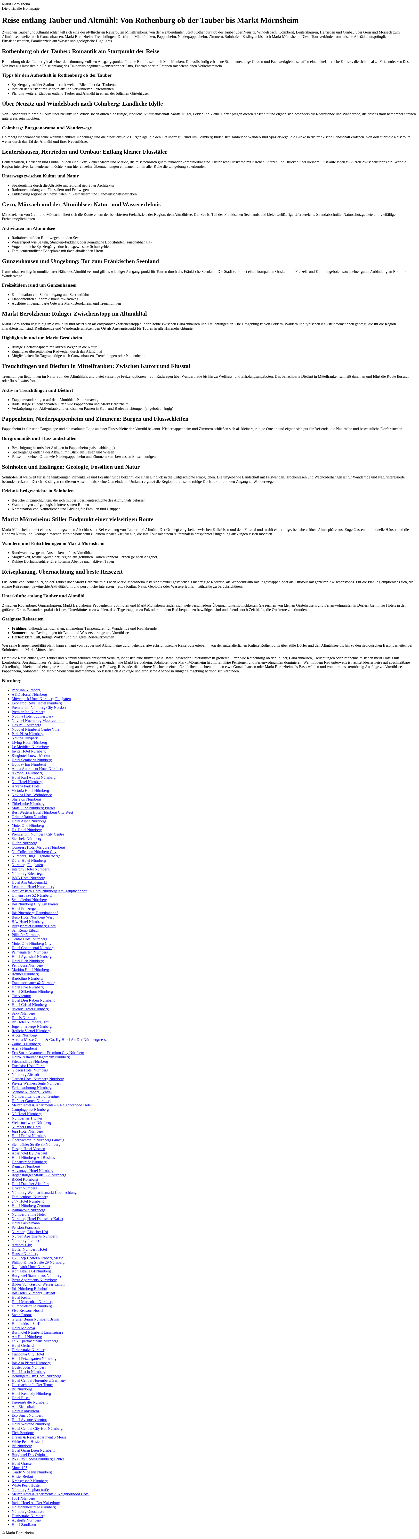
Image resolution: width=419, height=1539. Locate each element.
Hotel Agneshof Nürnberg (32, 956)
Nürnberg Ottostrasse (28, 1511)
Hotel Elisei (21, 1398)
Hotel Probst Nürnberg (29, 1136)
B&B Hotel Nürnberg (28, 878)
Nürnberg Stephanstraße (30, 1490)
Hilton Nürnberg (24, 843)
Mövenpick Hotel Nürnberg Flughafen (41, 699)
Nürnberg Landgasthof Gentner (36, 1096)
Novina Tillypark (25, 738)
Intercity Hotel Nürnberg (30, 869)
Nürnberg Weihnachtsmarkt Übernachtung (44, 1192)
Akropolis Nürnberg (27, 773)
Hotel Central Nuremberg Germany (39, 1380)
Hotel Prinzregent (25, 908)
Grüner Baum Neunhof (29, 817)
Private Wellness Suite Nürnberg (36, 1083)
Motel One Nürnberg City (31, 943)
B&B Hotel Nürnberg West (33, 917)
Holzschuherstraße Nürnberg (34, 1507)
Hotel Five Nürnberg (28, 987)
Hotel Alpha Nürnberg (29, 821)
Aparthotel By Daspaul (29, 1153)
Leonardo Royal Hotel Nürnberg (37, 703)
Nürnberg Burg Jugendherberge (36, 856)
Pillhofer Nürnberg (26, 935)
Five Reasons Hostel (27, 1310)
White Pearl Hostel (26, 1485)
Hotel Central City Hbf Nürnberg (37, 1428)
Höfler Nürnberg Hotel (29, 1249)
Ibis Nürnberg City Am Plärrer (35, 904)
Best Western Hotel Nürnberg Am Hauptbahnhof (49, 891)
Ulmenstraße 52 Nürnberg (32, 895)
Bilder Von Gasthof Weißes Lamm (38, 1284)
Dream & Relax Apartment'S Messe (39, 1437)
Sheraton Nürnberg (26, 799)
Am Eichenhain (24, 1407)
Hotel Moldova (23, 1328)
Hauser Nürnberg (25, 1254)
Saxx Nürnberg (23, 1013)
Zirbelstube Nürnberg (28, 804)
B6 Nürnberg (22, 1446)
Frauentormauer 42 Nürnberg (34, 983)
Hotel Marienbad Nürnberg (32, 1302)
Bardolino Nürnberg (27, 978)
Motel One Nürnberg (28, 825)
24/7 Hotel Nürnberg (28, 1201)
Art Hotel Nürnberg (27, 1337)
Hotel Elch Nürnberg (28, 961)
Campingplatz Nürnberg (30, 1109)
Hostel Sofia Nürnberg (29, 1367)
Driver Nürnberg (24, 1188)
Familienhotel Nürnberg (30, 1197)
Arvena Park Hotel (26, 786)
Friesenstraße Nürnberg (30, 1402)
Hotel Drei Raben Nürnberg (33, 1000)
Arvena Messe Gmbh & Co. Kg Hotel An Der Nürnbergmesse (59, 1039)
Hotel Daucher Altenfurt (30, 1184)
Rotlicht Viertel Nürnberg (31, 1031)
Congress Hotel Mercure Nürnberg (38, 847)
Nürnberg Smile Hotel (29, 1214)
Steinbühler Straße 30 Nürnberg (36, 1144)
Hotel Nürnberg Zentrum (31, 1206)
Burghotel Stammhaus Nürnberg (36, 1275)
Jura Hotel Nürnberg (27, 1131)
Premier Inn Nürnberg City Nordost (39, 707)
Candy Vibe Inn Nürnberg (32, 1472)
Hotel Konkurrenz (26, 1411)
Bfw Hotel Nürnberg (28, 922)
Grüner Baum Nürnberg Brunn (35, 1319)
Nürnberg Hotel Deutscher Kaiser (37, 1219)
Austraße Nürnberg (26, 1520)
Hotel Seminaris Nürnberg (32, 760)
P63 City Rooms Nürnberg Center (38, 1459)
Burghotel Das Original (30, 1455)
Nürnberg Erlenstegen (28, 873)
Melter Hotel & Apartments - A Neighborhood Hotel (52, 1105)
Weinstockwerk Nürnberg (31, 1123)
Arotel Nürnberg (24, 1035)
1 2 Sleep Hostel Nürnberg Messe (37, 1258)
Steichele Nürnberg (26, 838)
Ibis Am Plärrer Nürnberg (31, 1363)
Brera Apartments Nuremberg (34, 1280)
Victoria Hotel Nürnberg (30, 790)
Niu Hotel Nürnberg (27, 782)
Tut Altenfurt (21, 996)
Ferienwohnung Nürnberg (32, 1088)
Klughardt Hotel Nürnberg (32, 1267)
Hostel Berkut (22, 1476)
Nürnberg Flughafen (27, 865)
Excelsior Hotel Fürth (28, 1066)
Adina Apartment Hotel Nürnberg (37, 769)
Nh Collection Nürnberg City (34, 852)
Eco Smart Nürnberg (27, 1415)
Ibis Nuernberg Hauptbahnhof (35, 913)
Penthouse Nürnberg (27, 965)
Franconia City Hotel (28, 1354)
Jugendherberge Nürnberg (32, 1026)
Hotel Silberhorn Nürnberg (32, 991)
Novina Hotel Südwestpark (32, 716)
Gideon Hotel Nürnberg (30, 1070)
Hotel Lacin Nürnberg (29, 1372)
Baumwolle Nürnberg (28, 1210)
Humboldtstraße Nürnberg (32, 1306)
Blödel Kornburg (25, 1179)
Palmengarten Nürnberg (30, 952)
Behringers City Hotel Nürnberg (36, 1376)
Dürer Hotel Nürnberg (29, 860)
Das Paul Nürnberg (26, 725)
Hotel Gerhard (23, 1345)
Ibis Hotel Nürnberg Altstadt (33, 1293)
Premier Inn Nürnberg (28, 712)
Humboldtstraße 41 (26, 1324)
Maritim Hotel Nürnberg (30, 970)
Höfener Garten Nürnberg (31, 1101)
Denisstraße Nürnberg (28, 1516)
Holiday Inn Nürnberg (29, 764)
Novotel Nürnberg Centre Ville (35, 729)
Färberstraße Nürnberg (29, 1350)
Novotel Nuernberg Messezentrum (38, 721)
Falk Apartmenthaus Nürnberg (35, 1341)
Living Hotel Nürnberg (29, 742)
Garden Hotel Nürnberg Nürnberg (38, 1079)
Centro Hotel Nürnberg (29, 939)
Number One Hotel (26, 1127)
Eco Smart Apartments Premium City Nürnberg (48, 1053)
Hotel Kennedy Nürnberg (31, 1393)
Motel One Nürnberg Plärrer (33, 808)
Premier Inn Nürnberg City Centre (38, 834)
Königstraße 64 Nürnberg (31, 1271)
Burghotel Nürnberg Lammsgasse (37, 1332)
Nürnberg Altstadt (25, 1074)
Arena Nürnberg (24, 1048)
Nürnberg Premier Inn (28, 1240)
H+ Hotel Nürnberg (27, 830)
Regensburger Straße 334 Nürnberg (39, 1175)
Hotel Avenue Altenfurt (29, 1420)
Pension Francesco (26, 1227)
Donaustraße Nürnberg (29, 1162)
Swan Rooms (22, 1315)
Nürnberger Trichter (27, 1118)
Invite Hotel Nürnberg (29, 751)
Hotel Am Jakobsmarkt (29, 882)
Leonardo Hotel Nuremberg (33, 887)
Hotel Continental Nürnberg (33, 948)
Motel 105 (19, 1468)
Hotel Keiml (21, 1297)
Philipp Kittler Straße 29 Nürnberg (38, 1262)
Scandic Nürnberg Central (32, 1092)
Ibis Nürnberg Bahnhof (29, 1289)
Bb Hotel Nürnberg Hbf (30, 1022)
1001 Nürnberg (23, 1498)
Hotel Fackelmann (26, 1223)
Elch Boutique (23, 1433)
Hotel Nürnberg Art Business (34, 1157)
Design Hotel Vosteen (28, 1149)
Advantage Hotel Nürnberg (33, 1171)
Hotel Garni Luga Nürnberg (33, 1450)
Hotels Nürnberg (24, 1018)
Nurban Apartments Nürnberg (34, 1236)
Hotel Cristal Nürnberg (29, 1005)
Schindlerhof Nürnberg (29, 900)
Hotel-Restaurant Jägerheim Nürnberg (41, 1057)
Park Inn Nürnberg (26, 690)
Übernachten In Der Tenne (32, 1385)
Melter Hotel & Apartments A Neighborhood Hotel (50, 1494)
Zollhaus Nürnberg (26, 1044)
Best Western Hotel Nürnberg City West (42, 812)
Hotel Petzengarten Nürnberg (34, 1358)
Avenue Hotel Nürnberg (30, 1009)
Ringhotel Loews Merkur (31, 755)
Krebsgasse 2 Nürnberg (30, 1481)
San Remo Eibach (25, 930)
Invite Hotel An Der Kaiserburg (36, 1503)
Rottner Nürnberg (25, 974)
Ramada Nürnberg (26, 1166)
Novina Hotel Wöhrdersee (32, 795)
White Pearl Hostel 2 (27, 1441)
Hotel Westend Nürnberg (31, 1424)
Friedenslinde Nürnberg (30, 1061)
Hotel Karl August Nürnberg (34, 777)
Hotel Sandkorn (24, 1524)
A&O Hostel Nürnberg (29, 694)
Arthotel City (22, 1245)
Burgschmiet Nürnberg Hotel (34, 926)
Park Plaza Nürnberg (28, 734)
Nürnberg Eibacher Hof (30, 1232)
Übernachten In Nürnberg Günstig (38, 1140)
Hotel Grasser (22, 1463)
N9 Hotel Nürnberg (27, 1114)
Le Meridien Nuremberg (30, 747)
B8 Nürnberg (22, 1389)
